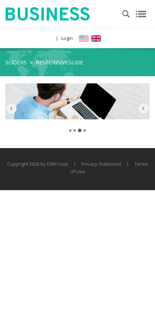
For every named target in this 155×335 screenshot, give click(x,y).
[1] (70, 130)
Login (67, 38)
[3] (79, 130)
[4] (85, 130)
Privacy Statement (101, 164)
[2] (75, 130)
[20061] (47, 13)
